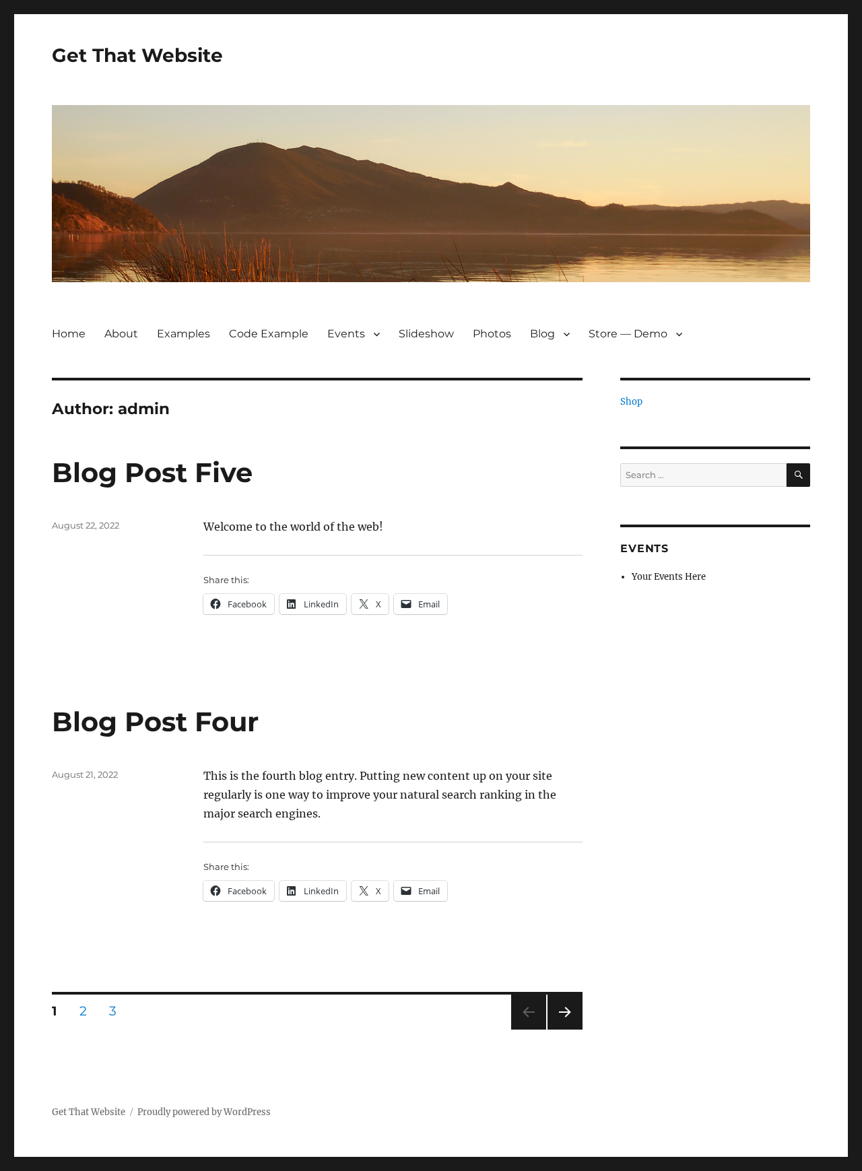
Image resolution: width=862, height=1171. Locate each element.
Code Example (268, 333)
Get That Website (137, 55)
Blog (542, 333)
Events (346, 333)
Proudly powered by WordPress (204, 1112)
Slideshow (426, 333)
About (121, 333)
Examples (183, 333)
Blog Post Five (152, 472)
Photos (492, 333)
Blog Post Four (155, 721)
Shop (631, 401)
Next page (565, 1029)
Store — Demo (628, 333)
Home (69, 333)
